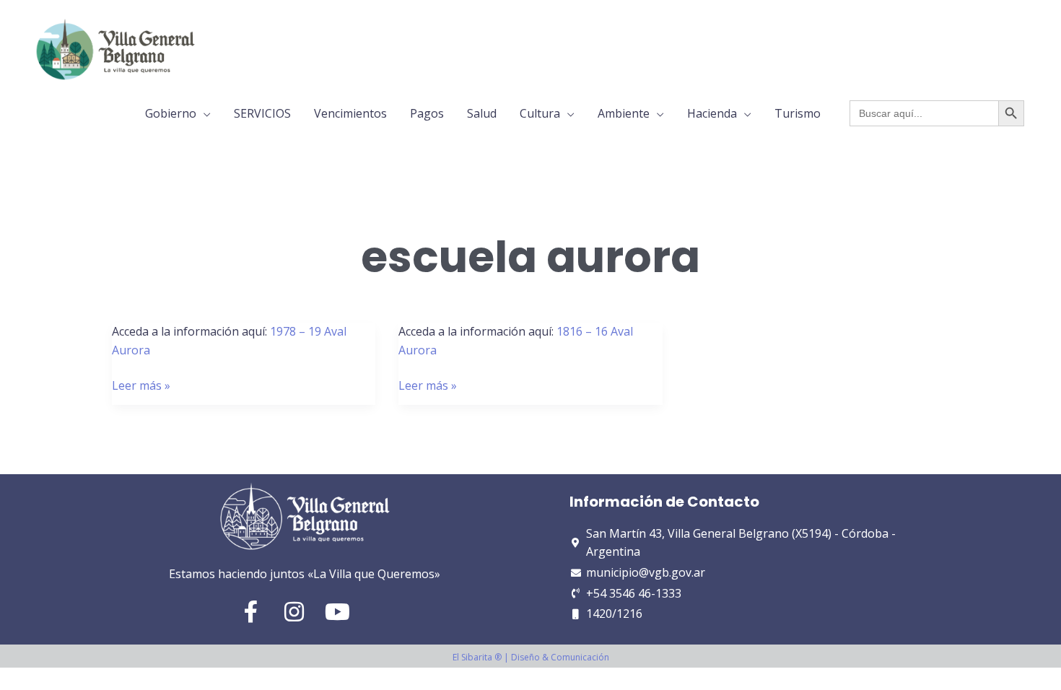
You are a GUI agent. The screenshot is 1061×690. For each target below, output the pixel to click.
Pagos (427, 113)
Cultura (540, 113)
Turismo (797, 113)
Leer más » (141, 385)
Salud (482, 113)
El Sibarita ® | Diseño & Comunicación (531, 657)
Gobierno (170, 113)
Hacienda (712, 113)
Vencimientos (350, 113)
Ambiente (624, 113)
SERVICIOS (262, 113)
